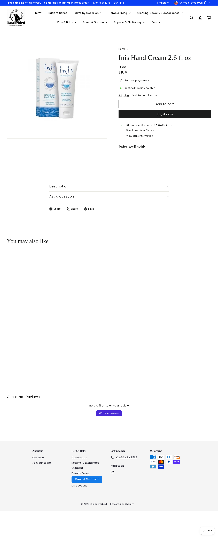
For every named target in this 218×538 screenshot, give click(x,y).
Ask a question (61, 196)
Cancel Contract (87, 479)
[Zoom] (57, 88)
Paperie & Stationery (128, 22)
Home (122, 49)
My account (79, 485)
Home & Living (118, 13)
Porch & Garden (94, 22)
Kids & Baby (65, 22)
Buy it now (165, 114)
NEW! (38, 13)
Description (58, 186)
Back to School (58, 13)
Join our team (41, 462)
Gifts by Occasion (87, 13)
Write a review (109, 413)
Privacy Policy (80, 473)
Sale (155, 22)
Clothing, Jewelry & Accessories (158, 13)
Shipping (124, 95)
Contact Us (79, 457)
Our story (38, 457)
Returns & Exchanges (85, 462)
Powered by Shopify (122, 504)
